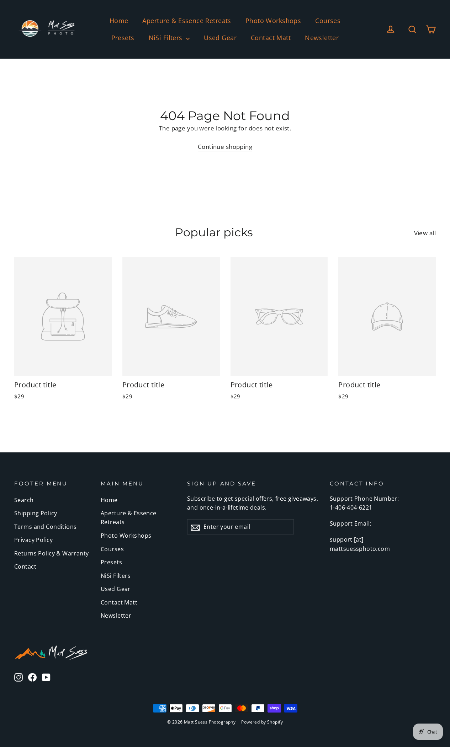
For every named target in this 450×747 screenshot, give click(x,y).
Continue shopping (225, 147)
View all (425, 233)
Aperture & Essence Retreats (186, 20)
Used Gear (220, 37)
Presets (122, 37)
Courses (327, 20)
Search (24, 500)
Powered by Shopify (262, 722)
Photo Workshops (273, 20)
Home (119, 20)
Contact (25, 566)
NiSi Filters (167, 37)
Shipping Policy (35, 513)
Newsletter (322, 37)
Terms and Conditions (45, 527)
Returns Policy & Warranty (51, 553)
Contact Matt (271, 37)
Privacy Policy (33, 540)
